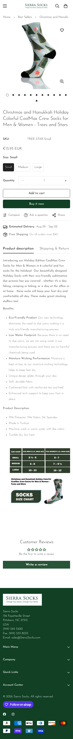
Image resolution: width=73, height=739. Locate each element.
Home (6, 17)
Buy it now (36, 203)
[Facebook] (4, 714)
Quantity (8, 180)
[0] (65, 6)
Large (39, 168)
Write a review (36, 564)
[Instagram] (13, 714)
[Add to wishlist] (61, 30)
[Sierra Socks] (36, 6)
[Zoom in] (61, 81)
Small (9, 168)
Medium (24, 168)
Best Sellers (25, 17)
